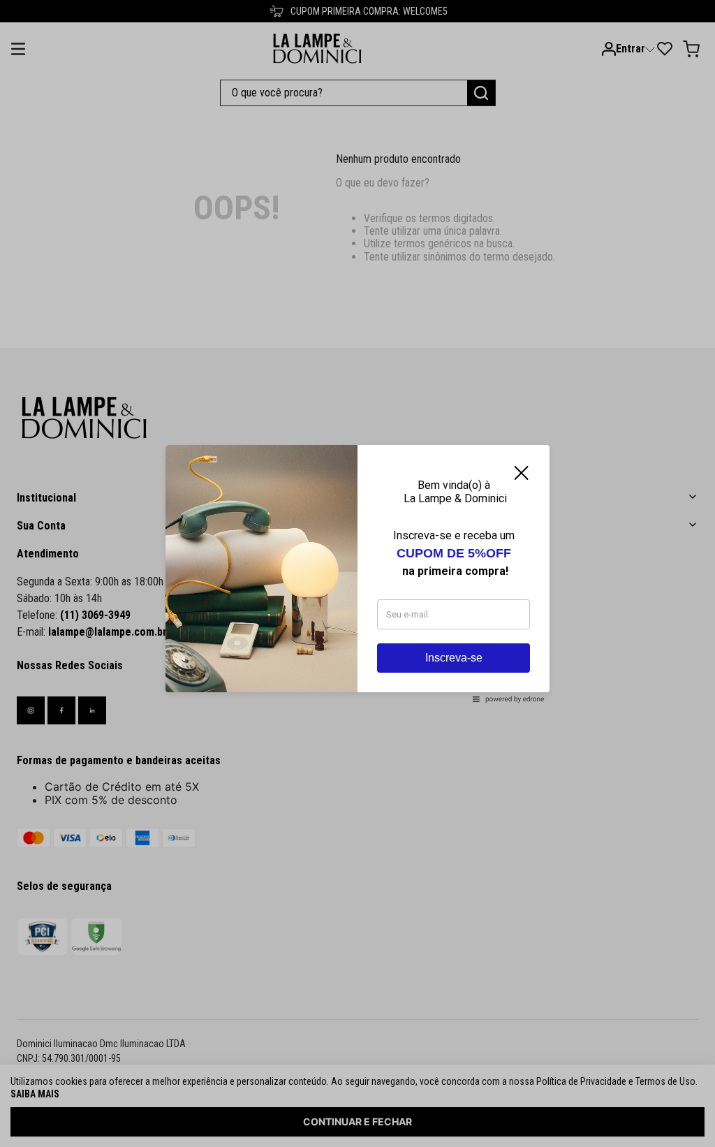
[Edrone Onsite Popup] (357, 573)
